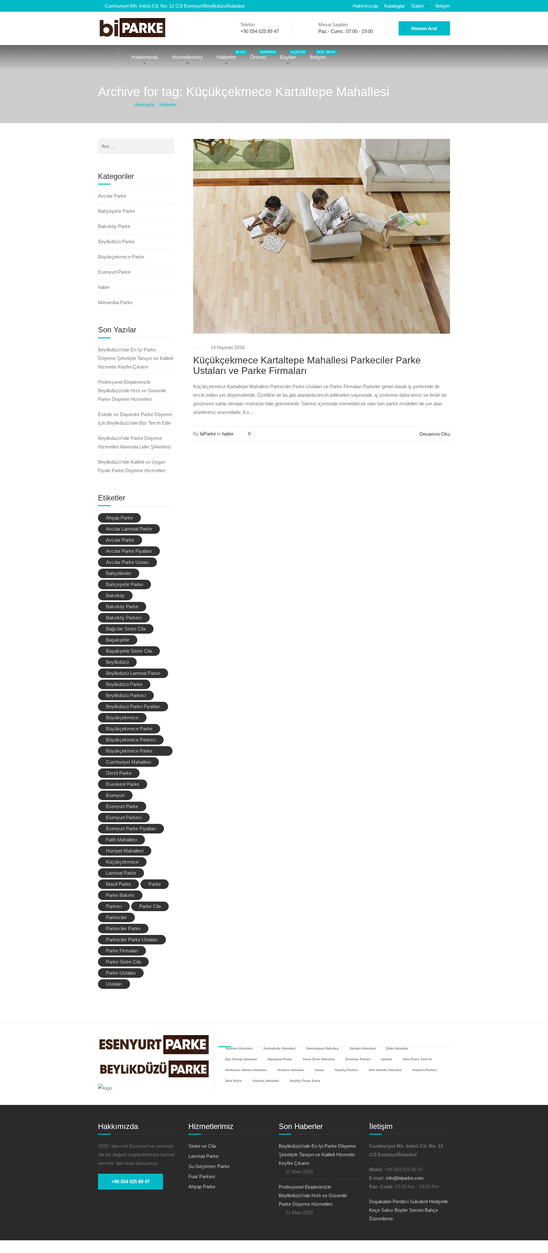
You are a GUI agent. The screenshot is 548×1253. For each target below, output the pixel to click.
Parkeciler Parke (123, 928)
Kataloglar (394, 6)
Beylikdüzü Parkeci (126, 695)
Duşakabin (380, 1201)
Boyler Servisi (409, 1210)
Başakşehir (117, 640)
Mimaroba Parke (115, 302)
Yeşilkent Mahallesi (238, 1048)
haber (228, 433)
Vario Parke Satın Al (416, 1058)
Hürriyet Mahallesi (124, 850)
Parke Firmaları (122, 950)
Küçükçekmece (122, 862)
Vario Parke (233, 1080)
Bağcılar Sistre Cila (126, 628)
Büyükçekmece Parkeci (131, 739)
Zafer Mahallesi (397, 1048)
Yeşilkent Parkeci (424, 1069)
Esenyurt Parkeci (124, 817)
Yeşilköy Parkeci (345, 1069)
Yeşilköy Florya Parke (304, 1080)
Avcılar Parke (112, 196)
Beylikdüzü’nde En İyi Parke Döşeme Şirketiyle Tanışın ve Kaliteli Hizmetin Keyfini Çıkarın (135, 358)
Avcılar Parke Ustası (127, 562)
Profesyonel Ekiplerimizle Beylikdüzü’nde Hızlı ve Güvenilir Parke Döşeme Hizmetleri (132, 390)
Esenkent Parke (122, 784)
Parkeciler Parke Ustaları (132, 939)
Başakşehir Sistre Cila (129, 651)
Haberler (230, 55)
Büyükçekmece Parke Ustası (129, 752)
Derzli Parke (119, 773)
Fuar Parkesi (201, 1176)
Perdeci (400, 1201)
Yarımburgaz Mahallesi (321, 1048)
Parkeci (114, 906)
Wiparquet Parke (279, 1058)
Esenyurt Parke (114, 272)
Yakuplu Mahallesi (362, 1048)
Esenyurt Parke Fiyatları (131, 828)
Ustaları (114, 984)
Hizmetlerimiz (187, 57)
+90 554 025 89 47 (130, 1181)
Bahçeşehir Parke (116, 211)
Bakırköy (115, 595)
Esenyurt (115, 795)
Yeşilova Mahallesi (265, 1080)
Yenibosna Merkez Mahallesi (245, 1069)
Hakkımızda (365, 6)
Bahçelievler (118, 573)
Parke (154, 884)
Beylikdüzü (117, 662)
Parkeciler (116, 917)
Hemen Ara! (424, 28)
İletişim (442, 6)
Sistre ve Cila (202, 1146)
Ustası (318, 1069)
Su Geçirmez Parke (209, 1166)
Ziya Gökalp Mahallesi (241, 1058)
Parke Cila (150, 906)
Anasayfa (108, 57)
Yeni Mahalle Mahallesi (384, 1069)
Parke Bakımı (120, 895)
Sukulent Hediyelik (429, 1201)
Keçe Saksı (381, 1210)
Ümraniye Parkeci (357, 1058)
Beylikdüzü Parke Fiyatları (133, 706)
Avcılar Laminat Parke (129, 529)
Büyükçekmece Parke (121, 256)
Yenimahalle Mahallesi (279, 1048)
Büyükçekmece (122, 717)
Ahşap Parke (119, 517)
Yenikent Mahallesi (290, 1069)
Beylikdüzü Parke (116, 241)
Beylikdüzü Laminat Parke (133, 673)
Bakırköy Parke (114, 226)
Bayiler (291, 55)
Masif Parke (118, 884)
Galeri (417, 6)
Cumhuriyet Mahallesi (128, 762)
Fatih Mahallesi (121, 839)
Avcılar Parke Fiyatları (129, 551)
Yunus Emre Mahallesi (318, 1058)
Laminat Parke (121, 873)
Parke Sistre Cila (123, 961)
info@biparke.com (405, 1178)
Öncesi (261, 55)
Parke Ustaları (121, 973)
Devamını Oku (435, 434)
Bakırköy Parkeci (124, 617)
